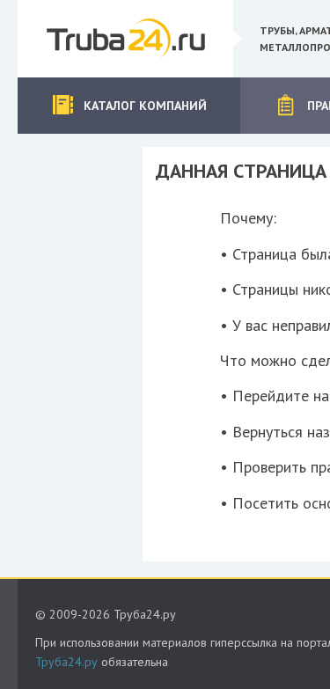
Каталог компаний (145, 106)
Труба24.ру (66, 662)
